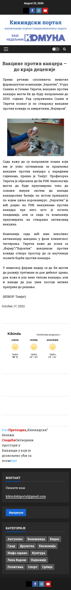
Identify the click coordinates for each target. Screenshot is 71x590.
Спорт (32, 567)
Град (11, 546)
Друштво (27, 546)
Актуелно (15, 539)
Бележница (36, 539)
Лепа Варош (17, 560)
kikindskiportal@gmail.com (26, 496)
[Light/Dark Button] (56, 49)
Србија (47, 567)
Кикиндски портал (36, 22)
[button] (6, 49)
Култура (38, 553)
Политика (15, 567)
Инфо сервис (17, 553)
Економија (47, 546)
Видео (54, 539)
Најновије (38, 560)
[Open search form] (64, 49)
